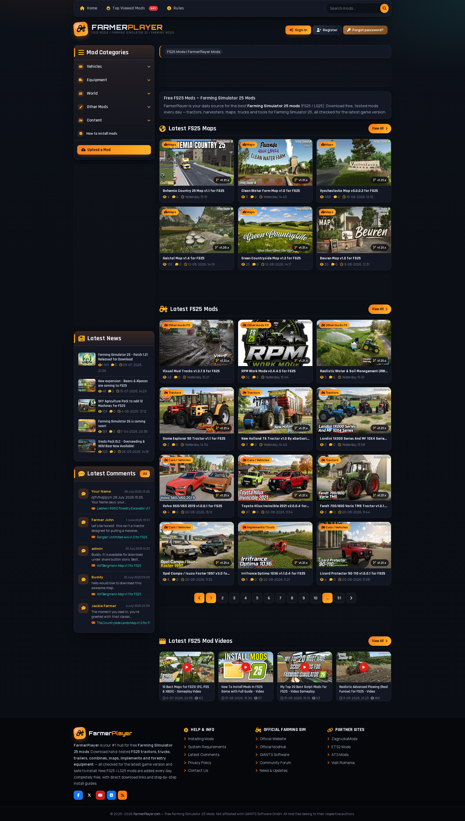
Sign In (301, 29)
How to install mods (101, 133)
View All (377, 128)
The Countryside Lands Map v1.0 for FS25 (123, 623)
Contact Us (198, 770)
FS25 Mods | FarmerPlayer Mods (193, 51)
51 (339, 598)
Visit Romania (343, 762)
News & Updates (273, 770)
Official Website (273, 738)
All (145, 473)
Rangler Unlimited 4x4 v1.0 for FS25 (122, 537)
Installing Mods (201, 738)
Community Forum (275, 762)
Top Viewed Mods (134, 8)
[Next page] (351, 598)
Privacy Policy (199, 762)
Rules (179, 8)
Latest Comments (203, 754)
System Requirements (207, 746)
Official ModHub (273, 746)
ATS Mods (340, 754)
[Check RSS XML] (122, 795)
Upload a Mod (99, 149)
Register (330, 29)
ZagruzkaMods (344, 738)
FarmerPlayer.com (146, 814)
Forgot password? (368, 29)
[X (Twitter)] (89, 795)
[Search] (384, 8)
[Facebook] (78, 795)
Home (92, 8)
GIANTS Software (274, 754)
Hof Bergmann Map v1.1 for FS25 (119, 566)
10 (315, 598)
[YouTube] (100, 795)
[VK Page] (111, 795)
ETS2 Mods (341, 746)
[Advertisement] (114, 245)
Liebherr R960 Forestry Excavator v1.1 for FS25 (123, 508)
